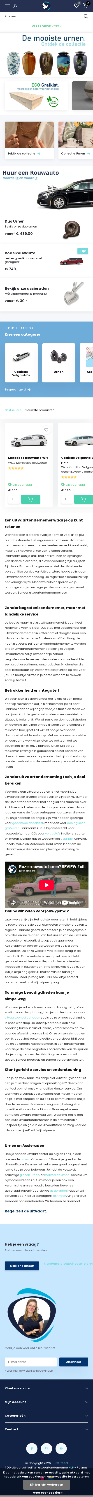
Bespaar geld (15, 389)
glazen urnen (29, 1175)
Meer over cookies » (48, 1493)
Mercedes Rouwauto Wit (28, 458)
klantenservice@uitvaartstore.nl (65, 1263)
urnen (25, 1159)
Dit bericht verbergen (46, 1484)
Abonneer (73, 1362)
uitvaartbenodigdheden (22, 1017)
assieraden (58, 1190)
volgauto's (52, 833)
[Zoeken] (86, 16)
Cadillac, (66, 838)
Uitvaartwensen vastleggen (25, 598)
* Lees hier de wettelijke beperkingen (29, 1371)
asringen (59, 1196)
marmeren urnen (57, 1175)
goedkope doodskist (27, 823)
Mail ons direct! (22, 1266)
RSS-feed (61, 1463)
